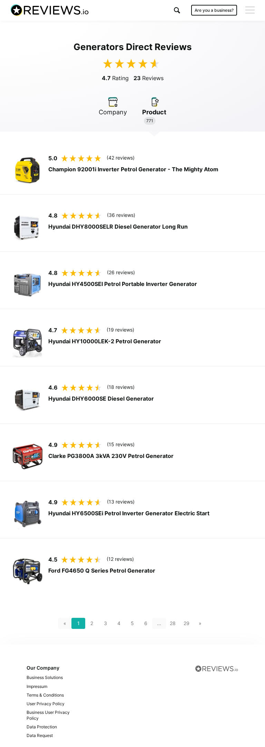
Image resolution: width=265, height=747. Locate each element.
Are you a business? (214, 10)
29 (186, 623)
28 (173, 623)
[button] (177, 10)
